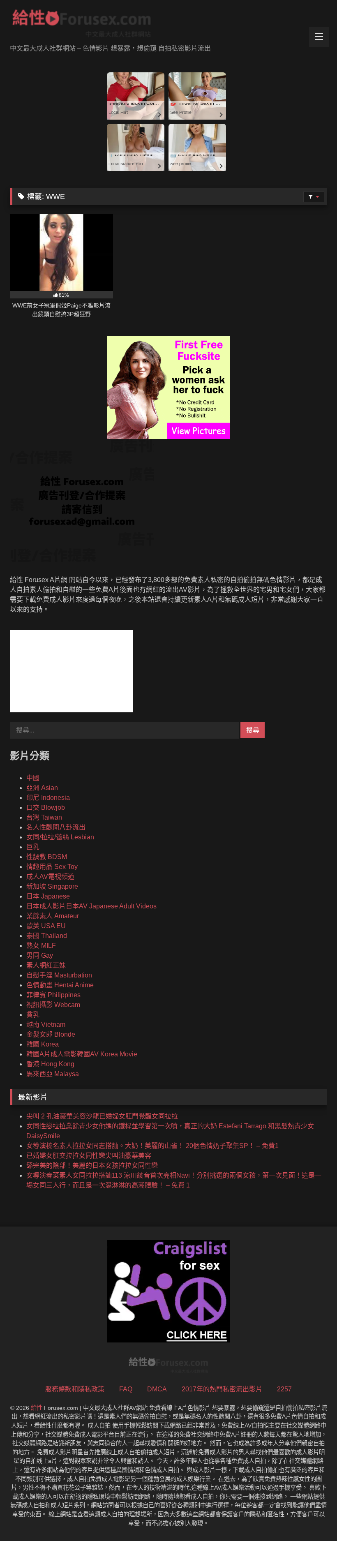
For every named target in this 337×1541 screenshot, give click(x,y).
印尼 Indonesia (48, 797)
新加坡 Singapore (52, 886)
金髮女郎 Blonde (50, 1034)
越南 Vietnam (45, 1024)
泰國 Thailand (46, 935)
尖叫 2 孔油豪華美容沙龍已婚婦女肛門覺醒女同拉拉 (102, 1116)
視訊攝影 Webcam (53, 1004)
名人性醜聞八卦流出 (55, 827)
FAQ (125, 1389)
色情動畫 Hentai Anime (60, 985)
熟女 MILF (41, 945)
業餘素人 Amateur (52, 916)
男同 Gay (39, 955)
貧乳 (32, 1014)
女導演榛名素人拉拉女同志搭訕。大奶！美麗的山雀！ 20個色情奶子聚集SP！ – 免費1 (152, 1145)
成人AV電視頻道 (50, 876)
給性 (36, 1408)
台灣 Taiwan (44, 817)
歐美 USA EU (46, 925)
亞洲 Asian (42, 787)
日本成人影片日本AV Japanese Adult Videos (91, 906)
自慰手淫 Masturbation (59, 975)
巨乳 (32, 846)
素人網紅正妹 (46, 965)
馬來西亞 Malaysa (52, 1073)
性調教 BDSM (46, 856)
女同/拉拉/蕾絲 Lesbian (60, 837)
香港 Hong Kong (50, 1063)
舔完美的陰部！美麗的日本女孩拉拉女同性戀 (92, 1165)
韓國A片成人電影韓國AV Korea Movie (81, 1054)
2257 (284, 1389)
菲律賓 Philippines (53, 994)
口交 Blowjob (45, 807)
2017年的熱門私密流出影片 (222, 1389)
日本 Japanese (48, 896)
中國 (32, 777)
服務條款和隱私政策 (74, 1389)
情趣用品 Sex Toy (52, 866)
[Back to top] (311, 1517)
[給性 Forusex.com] (168, 25)
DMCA (157, 1389)
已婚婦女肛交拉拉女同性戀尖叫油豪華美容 (88, 1155)
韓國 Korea (42, 1044)
